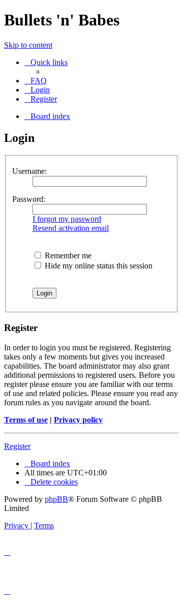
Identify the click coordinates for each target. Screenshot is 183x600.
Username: (29, 171)
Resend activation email (71, 228)
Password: (28, 199)
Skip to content (28, 45)
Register (17, 446)
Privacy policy (78, 419)
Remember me (67, 255)
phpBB (56, 499)
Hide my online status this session (97, 265)
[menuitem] (35, 80)
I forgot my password (67, 219)
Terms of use (26, 419)
